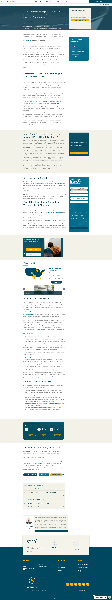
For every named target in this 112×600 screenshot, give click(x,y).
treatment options (29, 65)
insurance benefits (37, 463)
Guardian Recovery (30, 460)
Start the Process (56, 429)
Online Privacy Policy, (80, 592)
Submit (79, 227)
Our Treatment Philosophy (83, 564)
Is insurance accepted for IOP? (32, 489)
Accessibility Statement (27, 590)
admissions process (29, 193)
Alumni (79, 571)
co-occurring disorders (51, 220)
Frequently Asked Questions (78, 51)
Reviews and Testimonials (83, 567)
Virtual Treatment (42, 569)
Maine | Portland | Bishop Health (30, 563)
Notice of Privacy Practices (37, 590)
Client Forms (47, 4)
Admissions (80, 570)
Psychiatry (44, 434)
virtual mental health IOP (51, 403)
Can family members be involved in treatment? (37, 503)
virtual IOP (48, 105)
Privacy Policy (76, 224)
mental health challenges (58, 183)
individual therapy (46, 101)
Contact (76, 4)
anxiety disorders (58, 212)
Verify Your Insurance (76, 548)
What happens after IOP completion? (34, 499)
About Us (31, 428)
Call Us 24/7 (54, 547)
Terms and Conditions (55, 590)
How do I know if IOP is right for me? (34, 496)
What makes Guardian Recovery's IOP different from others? (40, 492)
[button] (79, 153)
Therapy (43, 435)
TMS (50, 390)
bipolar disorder (50, 212)
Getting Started (68, 4)
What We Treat (28, 4)
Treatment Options (37, 4)
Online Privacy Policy (46, 590)
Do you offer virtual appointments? (33, 507)
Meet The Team (32, 435)
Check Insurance (57, 434)
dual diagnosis (46, 411)
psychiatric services (28, 314)
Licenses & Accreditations (83, 568)
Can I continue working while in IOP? (34, 485)
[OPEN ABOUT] (69, 1)
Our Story (31, 434)
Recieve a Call (57, 435)
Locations (54, 4)
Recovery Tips (75, 49)
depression (43, 212)
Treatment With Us (44, 429)
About (61, 4)
